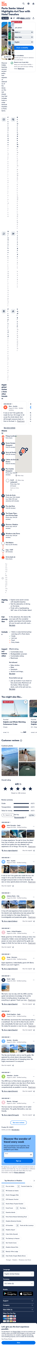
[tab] (13, 1180)
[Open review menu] (33, 826)
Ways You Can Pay (9, 1313)
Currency (6, 1279)
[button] (17, 18)
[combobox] (20, 817)
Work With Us (7, 1310)
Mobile (5, 1289)
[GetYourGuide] (4, 3)
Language (6, 1269)
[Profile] (33, 4)
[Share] (33, 18)
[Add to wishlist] (25, 702)
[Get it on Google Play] (10, 1294)
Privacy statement (19, 1172)
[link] (15, 717)
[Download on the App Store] (26, 1294)
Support (5, 1301)
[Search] (23, 3)
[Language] (28, 3)
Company (6, 1305)
